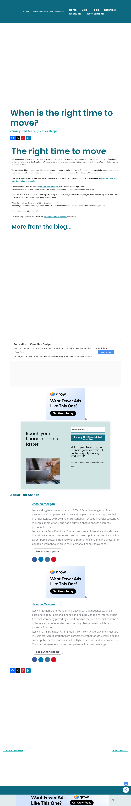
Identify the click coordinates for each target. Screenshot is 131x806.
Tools (95, 9)
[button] (43, 471)
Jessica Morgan (43, 504)
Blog (84, 9)
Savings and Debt (23, 131)
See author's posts (47, 551)
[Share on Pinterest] (23, 138)
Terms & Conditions (74, 794)
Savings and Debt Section (55, 217)
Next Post (120, 750)
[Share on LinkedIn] (28, 138)
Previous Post (13, 750)
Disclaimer (62, 794)
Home (73, 9)
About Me (75, 13)
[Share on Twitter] (17, 138)
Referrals (110, 9)
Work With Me (96, 13)
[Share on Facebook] (12, 138)
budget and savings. (49, 187)
